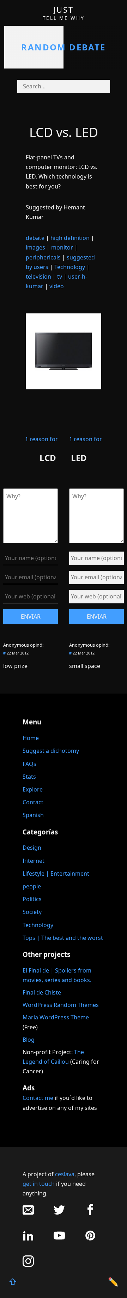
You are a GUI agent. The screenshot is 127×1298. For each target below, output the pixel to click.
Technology (69, 267)
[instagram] (28, 1265)
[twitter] (59, 1213)
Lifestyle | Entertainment (56, 873)
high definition (70, 238)
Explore (33, 789)
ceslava (64, 1174)
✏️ (113, 1281)
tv (59, 276)
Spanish (33, 815)
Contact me (38, 1098)
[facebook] (90, 1213)
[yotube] (59, 1239)
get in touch (39, 1184)
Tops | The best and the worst (63, 938)
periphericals (43, 257)
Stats (29, 777)
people (32, 886)
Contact (33, 802)
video (56, 286)
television (38, 276)
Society (32, 912)
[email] (28, 1213)
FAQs (29, 764)
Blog (29, 1040)
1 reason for (41, 439)
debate (35, 238)
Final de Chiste (42, 992)
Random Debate (63, 47)
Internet (33, 861)
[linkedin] (28, 1239)
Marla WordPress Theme (56, 1017)
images (35, 247)
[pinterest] (90, 1239)
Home (31, 738)
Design (32, 847)
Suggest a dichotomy (51, 751)
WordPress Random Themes (61, 1005)
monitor (62, 247)
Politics (32, 899)
